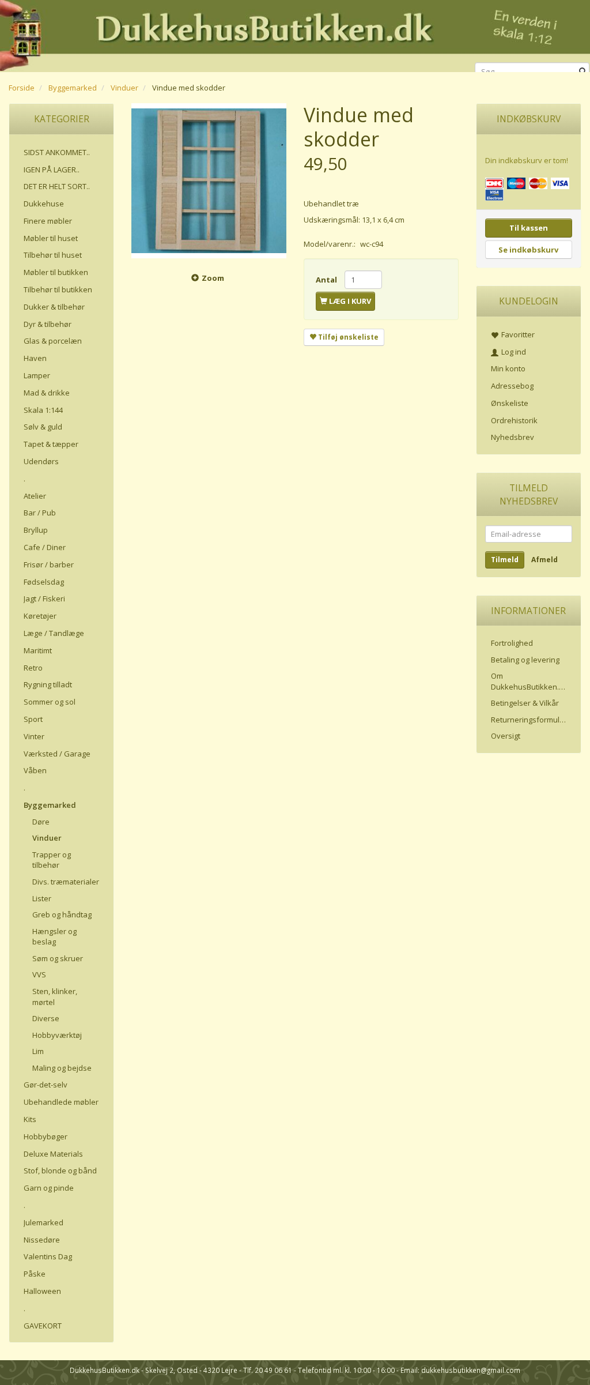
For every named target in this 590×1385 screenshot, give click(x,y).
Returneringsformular (529, 719)
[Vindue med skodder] (208, 180)
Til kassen (528, 228)
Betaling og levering (525, 659)
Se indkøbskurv (528, 249)
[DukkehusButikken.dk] (295, 34)
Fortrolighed (512, 643)
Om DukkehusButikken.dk (529, 681)
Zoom (213, 278)
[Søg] (583, 71)
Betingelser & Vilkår (525, 703)
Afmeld (544, 559)
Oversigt (505, 736)
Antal (327, 279)
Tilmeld (505, 559)
